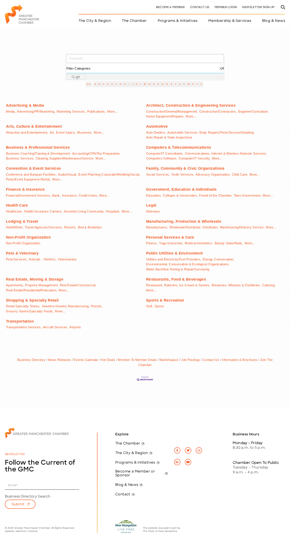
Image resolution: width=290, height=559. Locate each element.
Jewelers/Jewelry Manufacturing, (66, 306)
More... (112, 111)
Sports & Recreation (165, 300)
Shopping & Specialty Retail (32, 300)
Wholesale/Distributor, (185, 227)
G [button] (121, 84)
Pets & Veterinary (22, 253)
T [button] (175, 84)
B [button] (99, 84)
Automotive (157, 126)
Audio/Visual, (67, 174)
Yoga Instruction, (171, 243)
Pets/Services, (16, 259)
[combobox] (145, 68)
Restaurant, (154, 285)
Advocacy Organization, (213, 174)
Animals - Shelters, (42, 259)
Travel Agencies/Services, (44, 227)
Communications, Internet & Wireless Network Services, (226, 153)
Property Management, (41, 285)
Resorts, (70, 227)
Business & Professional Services (38, 147)
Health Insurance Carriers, (43, 211)
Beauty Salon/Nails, (229, 243)
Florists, (97, 306)
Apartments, (15, 285)
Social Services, (158, 174)
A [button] (95, 84)
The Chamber (127, 443)
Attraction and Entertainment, (27, 132)
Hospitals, (113, 211)
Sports (159, 306)
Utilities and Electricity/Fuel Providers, (173, 259)
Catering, (268, 285)
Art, (52, 132)
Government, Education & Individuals (181, 189)
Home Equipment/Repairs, (165, 116)
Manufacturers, (157, 227)
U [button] (180, 84)
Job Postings (190, 360)
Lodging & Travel (22, 221)
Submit (18, 504)
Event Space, (66, 132)
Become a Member (170, 7)
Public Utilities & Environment (174, 253)
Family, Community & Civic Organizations (185, 168)
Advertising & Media (25, 105)
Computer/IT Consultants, (164, 153)
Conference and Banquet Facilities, (31, 174)
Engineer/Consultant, (253, 111)
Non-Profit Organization (28, 237)
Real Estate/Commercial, (78, 285)
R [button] (167, 84)
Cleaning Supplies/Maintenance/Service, (65, 158)
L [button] (140, 84)
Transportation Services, (23, 327)
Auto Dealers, (156, 132)
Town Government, (247, 195)
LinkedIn (177, 462)
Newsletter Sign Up (258, 7)
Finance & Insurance (25, 189)
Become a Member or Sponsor (135, 473)
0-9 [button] (88, 84)
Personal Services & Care (170, 237)
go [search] (78, 77)
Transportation (20, 321)
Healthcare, (14, 211)
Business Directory (31, 360)
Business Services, (20, 158)
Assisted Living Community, (84, 211)
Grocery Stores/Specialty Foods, (30, 311)
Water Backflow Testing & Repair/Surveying (177, 269)
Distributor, (210, 227)
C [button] (103, 84)
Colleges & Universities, (180, 195)
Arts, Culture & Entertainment (34, 126)
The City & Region (131, 453)
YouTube (188, 462)
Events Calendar (86, 360)
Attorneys (153, 211)
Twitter (188, 450)
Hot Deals (108, 360)
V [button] (184, 84)
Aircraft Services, (55, 327)
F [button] (116, 84)
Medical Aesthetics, (199, 243)
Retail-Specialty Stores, (23, 306)
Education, (154, 195)
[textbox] (145, 68)
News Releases (59, 360)
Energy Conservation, (218, 259)
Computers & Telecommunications (178, 147)
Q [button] (162, 84)
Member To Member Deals (137, 360)
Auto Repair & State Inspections (169, 137)
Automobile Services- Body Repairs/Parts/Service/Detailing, (210, 132)
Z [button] (201, 84)
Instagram (199, 450)
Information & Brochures (239, 360)
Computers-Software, (161, 158)
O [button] (154, 84)
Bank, (56, 195)
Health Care (17, 205)
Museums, (85, 132)
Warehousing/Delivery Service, (242, 227)
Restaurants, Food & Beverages (176, 279)
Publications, (96, 111)
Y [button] (197, 84)
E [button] (112, 84)
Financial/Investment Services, (28, 195)
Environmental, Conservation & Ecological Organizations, (187, 264)
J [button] (132, 84)
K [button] (136, 84)
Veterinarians (67, 259)
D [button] (108, 84)
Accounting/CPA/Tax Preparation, (96, 153)
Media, (11, 111)
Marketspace (168, 360)
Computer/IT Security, (194, 158)
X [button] (193, 84)
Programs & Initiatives (178, 21)
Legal (151, 205)
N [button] (149, 84)
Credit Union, (88, 195)
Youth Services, (182, 174)
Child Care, (240, 174)
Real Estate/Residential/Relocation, (31, 290)
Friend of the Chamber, (215, 195)
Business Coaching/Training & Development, (38, 153)
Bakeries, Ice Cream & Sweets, (187, 285)
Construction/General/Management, (172, 111)
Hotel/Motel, (14, 227)
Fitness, (152, 243)
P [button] (158, 84)
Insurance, (69, 195)
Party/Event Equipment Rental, (28, 179)
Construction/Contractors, (218, 111)
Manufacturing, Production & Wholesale (183, 221)
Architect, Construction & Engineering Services (191, 105)
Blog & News (273, 21)
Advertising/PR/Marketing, (36, 111)
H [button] (125, 84)
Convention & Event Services (33, 168)
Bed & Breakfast (90, 227)
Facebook (177, 450)
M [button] (145, 84)
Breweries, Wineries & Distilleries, (236, 285)
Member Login (226, 7)
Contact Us (199, 7)
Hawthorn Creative (26, 531)
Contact (122, 494)
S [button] (171, 84)
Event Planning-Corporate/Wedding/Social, (109, 174)
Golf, (149, 306)
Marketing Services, (71, 111)
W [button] (188, 84)
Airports (75, 327)
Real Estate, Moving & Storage (34, 279)
